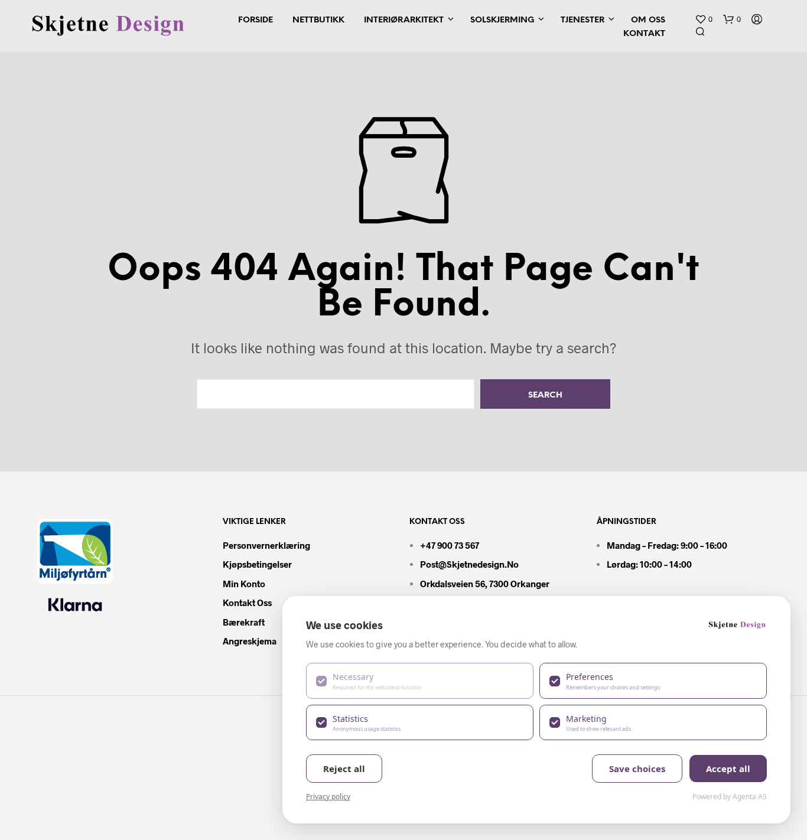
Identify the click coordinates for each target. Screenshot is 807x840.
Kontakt (644, 34)
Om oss (648, 20)
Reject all (344, 768)
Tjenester (582, 20)
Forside (255, 20)
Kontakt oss (247, 602)
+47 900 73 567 (449, 545)
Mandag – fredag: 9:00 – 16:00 (667, 545)
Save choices (637, 768)
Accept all (728, 768)
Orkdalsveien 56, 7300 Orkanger (484, 583)
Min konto (244, 583)
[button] (703, 19)
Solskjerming (502, 20)
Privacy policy (328, 797)
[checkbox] (419, 680)
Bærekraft (244, 622)
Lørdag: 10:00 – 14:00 (649, 564)
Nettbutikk (318, 20)
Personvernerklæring (266, 545)
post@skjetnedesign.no (469, 564)
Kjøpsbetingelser (257, 564)
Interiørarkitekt (404, 20)
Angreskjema (249, 641)
